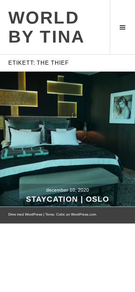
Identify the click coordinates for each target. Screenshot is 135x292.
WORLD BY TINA (46, 27)
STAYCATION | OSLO (67, 199)
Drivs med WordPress (25, 214)
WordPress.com (83, 214)
